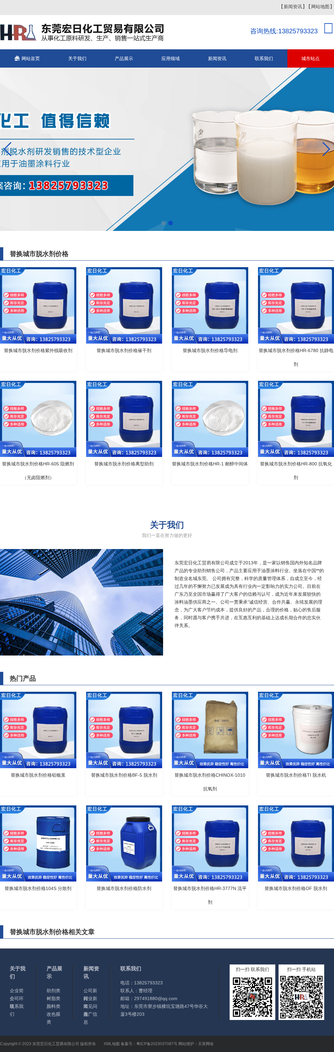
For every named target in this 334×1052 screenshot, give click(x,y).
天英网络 (206, 1044)
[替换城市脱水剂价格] (84, 37)
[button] (163, 223)
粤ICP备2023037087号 (156, 1044)
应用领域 (170, 58)
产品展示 (124, 58)
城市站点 (310, 58)
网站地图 (320, 6)
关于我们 (77, 58)
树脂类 (53, 998)
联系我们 (264, 58)
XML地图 (112, 1044)
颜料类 (53, 1006)
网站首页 (31, 58)
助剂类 (53, 990)
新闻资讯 (293, 6)
